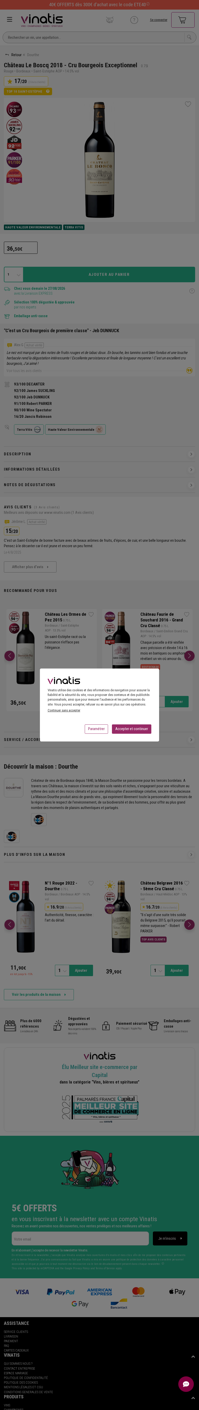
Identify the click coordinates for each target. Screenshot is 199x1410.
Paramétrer (96, 728)
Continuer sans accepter (64, 710)
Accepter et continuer (131, 728)
